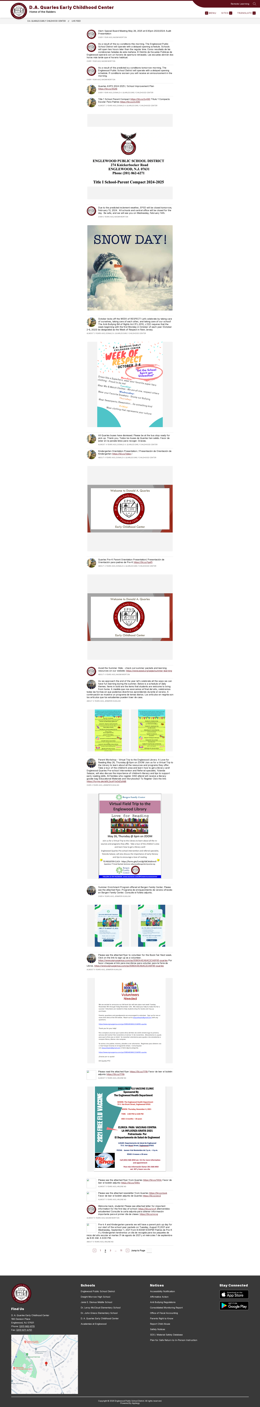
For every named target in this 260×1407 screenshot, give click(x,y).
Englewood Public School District (98, 1291)
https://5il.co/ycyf (147, 1208)
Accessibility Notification (162, 1291)
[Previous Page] (94, 1250)
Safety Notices (157, 1329)
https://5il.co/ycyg (149, 1214)
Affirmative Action (159, 1296)
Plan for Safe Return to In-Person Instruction (173, 1340)
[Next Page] (127, 1250)
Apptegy (136, 1403)
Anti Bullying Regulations (163, 1302)
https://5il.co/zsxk (158, 1193)
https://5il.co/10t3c (152, 1180)
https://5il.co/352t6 (107, 88)
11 (121, 1250)
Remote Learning (240, 3)
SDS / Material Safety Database (166, 1334)
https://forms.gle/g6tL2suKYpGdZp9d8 (106, 781)
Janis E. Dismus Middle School (96, 1302)
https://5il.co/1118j (139, 1071)
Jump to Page (138, 1250)
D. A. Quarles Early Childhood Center (100, 1318)
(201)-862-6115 (27, 1326)
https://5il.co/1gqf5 (143, 562)
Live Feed (76, 21)
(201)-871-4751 (24, 1330)
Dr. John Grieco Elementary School (99, 1313)
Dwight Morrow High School (95, 1296)
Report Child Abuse (160, 1323)
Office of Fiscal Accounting (164, 1313)
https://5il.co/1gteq (121, 453)
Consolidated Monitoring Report (166, 1307)
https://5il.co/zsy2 (152, 1195)
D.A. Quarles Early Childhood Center (46, 21)
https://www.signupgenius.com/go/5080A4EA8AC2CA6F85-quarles (133, 960)
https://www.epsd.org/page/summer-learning (149, 670)
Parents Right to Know (161, 1318)
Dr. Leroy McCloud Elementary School (101, 1307)
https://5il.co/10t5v (130, 1182)
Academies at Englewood (93, 1323)
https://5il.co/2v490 (140, 99)
